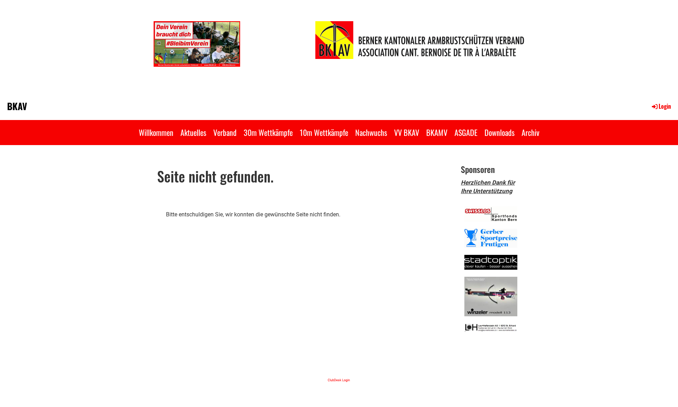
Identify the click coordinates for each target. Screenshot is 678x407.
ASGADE (465, 132)
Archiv (530, 132)
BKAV (17, 106)
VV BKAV (406, 132)
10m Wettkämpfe (324, 132)
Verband (225, 132)
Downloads (499, 132)
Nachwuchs (371, 132)
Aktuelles (193, 132)
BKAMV (436, 132)
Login (665, 106)
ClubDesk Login (339, 380)
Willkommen (156, 132)
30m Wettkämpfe (268, 132)
